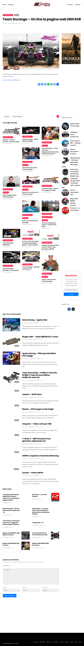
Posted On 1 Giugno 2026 (29, 358)
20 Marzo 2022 (36, 499)
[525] (31, 183)
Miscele (67, 641)
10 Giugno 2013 (46, 228)
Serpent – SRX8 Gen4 (32, 394)
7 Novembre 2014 (27, 171)
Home (4, 4)
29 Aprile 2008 (7, 547)
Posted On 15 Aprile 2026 (29, 427)
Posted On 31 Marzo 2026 (29, 458)
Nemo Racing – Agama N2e (34, 320)
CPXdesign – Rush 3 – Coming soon (74, 134)
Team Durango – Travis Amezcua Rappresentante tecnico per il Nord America (50, 151)
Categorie (11, 4)
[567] (50, 183)
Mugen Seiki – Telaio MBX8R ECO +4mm (40, 336)
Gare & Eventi (47, 217)
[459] (50, 270)
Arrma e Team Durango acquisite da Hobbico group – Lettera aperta (30, 243)
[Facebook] (69, 309)
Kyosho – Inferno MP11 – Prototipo (75, 152)
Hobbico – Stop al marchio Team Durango (11, 141)
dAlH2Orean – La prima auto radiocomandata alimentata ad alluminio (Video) (40, 511)
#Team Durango (17, 116)
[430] (50, 139)
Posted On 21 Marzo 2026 (29, 475)
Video (80, 641)
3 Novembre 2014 (46, 192)
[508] (31, 235)
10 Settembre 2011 (47, 283)
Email (24, 587)
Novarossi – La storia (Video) (39, 495)
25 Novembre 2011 (7, 272)
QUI (12, 76)
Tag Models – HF (37, 523)
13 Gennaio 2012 (27, 247)
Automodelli (8, 15)
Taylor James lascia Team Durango (49, 280)
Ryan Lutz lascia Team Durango (30, 221)
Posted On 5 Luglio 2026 (29, 339)
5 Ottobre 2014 (7, 515)
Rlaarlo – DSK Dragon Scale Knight (38, 409)
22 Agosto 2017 (7, 143)
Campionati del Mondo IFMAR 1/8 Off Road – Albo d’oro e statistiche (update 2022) (11, 497)
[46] (11, 364)
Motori (72, 641)
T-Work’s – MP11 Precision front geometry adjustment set (36, 439)
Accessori (35, 641)
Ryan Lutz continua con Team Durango (30, 193)
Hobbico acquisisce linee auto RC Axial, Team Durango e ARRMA (50, 247)
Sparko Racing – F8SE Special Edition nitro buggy (39, 354)
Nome (4, 587)
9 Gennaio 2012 (46, 250)
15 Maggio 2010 (7, 527)
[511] (11, 134)
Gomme (62, 641)
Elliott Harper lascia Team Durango (9, 196)
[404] (11, 262)
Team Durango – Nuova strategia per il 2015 (50, 189)
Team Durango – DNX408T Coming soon (11, 269)
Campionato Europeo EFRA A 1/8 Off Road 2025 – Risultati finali (71, 183)
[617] (11, 186)
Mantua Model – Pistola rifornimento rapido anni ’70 (11, 510)
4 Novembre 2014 (7, 198)
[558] (50, 239)
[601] (31, 159)
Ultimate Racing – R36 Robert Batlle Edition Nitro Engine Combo (71, 162)
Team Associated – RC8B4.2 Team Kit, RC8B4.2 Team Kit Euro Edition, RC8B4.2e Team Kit (39, 375)
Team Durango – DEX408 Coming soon (30, 268)
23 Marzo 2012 (6, 246)
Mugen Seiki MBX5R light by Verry (11, 544)
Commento (6, 565)
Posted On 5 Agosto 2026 (29, 323)
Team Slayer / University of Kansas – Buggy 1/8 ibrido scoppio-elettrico (11, 522)
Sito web (44, 587)
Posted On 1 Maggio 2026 (29, 412)
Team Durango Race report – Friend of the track (49, 225)
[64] (11, 383)
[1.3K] (31, 133)
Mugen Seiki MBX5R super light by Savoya (11, 534)
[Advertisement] (31, 99)
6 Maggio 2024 (7, 502)
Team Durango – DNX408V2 (8, 244)
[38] (11, 331)
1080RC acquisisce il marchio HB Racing (40, 455)
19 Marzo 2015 (26, 143)
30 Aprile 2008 (36, 537)
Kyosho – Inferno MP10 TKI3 (74, 192)
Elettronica (49, 641)
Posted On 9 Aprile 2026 (29, 444)
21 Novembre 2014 (47, 155)
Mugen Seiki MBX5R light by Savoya (40, 544)
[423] (50, 211)
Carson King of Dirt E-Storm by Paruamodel (39, 534)
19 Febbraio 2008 (37, 547)
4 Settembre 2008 (37, 525)
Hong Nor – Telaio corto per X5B (36, 424)
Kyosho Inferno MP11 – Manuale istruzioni (75, 143)
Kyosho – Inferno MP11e (32, 472)
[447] (11, 237)
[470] (31, 261)
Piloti (45, 145)
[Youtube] (73, 309)
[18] (11, 347)
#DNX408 (6, 116)
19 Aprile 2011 (36, 516)
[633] (31, 212)
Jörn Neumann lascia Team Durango (29, 168)
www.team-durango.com (13, 80)
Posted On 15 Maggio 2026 (29, 397)
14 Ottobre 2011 (27, 270)
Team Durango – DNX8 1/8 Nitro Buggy (30, 140)
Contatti (16, 643)
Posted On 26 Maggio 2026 (30, 380)
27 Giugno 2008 (7, 537)
